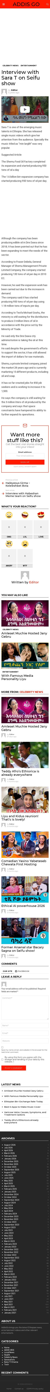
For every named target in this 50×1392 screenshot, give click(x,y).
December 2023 (26, 1216)
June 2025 (26, 1178)
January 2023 (26, 1247)
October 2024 (26, 1197)
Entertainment (10, 672)
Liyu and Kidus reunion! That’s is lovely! (19, 817)
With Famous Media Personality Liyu (17, 677)
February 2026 (26, 1156)
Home (6, 1347)
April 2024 (26, 1211)
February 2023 (26, 1244)
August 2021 (26, 1293)
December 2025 (26, 1161)
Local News (9, 1352)
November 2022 (26, 1252)
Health (7, 1355)
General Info (9, 1360)
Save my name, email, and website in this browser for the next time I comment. (24, 1051)
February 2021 (26, 1310)
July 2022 (26, 1263)
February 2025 (26, 1189)
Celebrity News (10, 629)
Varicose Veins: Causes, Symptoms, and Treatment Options (25, 1113)
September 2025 (26, 1170)
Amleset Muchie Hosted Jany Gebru (24, 634)
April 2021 (26, 1304)
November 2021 (26, 1285)
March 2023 (26, 1241)
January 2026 (26, 1159)
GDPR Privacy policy (35, 1389)
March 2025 (26, 1186)
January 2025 (26, 1192)
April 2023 (26, 1238)
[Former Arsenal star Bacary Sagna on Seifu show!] (25, 931)
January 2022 (26, 1280)
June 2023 (26, 1233)
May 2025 (26, 1181)
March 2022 (26, 1274)
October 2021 (26, 1288)
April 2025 (26, 1183)
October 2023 (26, 1222)
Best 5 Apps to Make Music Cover (22, 1107)
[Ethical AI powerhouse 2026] (25, 889)
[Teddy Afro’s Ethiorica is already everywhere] (25, 755)
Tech (6, 1364)
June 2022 (26, 1266)
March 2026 (26, 1153)
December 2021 (26, 1282)
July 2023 (26, 1230)
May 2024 (26, 1208)
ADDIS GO (26, 4)
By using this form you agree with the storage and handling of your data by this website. (24, 1059)
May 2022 (26, 1269)
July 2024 (26, 1205)
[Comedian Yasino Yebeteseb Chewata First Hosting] (25, 845)
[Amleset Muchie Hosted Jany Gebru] (25, 613)
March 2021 (26, 1307)
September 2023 (26, 1225)
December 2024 (26, 1194)
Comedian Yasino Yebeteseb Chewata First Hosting (23, 862)
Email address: (25, 452)
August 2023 (26, 1227)
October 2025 (26, 1167)
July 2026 (26, 1148)
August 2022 (26, 1260)
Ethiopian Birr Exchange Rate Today (23, 1101)
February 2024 (26, 1214)
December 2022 (26, 1249)
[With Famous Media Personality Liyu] (25, 656)
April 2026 (26, 1150)
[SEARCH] (47, 4)
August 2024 (26, 1203)
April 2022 (26, 1271)
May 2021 (26, 1302)
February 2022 (26, 1277)
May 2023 (26, 1236)
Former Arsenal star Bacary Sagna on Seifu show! (22, 948)
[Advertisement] (25, 38)
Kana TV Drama (11, 1362)
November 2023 (26, 1219)
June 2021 (26, 1299)
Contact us (19, 1389)
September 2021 (26, 1291)
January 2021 (26, 1313)
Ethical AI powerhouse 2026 (23, 906)
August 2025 (26, 1172)
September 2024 (26, 1200)
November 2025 (26, 1164)
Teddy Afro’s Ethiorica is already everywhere (20, 772)
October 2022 (26, 1255)
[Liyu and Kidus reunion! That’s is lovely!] (25, 800)
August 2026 (26, 1145)
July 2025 (26, 1175)
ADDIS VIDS (9, 1350)
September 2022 (26, 1258)
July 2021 (26, 1296)
